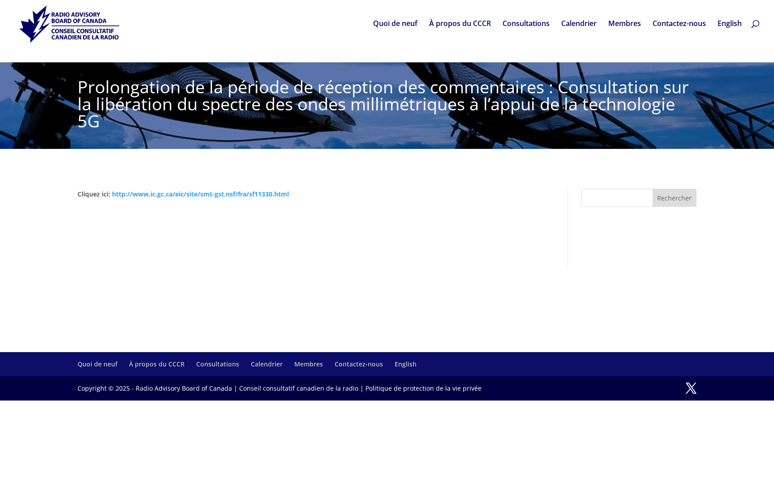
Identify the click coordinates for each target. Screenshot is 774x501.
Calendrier (579, 24)
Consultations (526, 24)
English (730, 24)
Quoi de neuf (395, 24)
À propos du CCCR (460, 24)
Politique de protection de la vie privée (424, 388)
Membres (624, 24)
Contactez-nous (679, 24)
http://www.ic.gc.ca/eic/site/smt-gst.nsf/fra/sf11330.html (200, 194)
